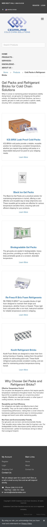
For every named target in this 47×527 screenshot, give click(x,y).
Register (36, 5)
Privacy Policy (26, 523)
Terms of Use (28, 514)
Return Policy (40, 514)
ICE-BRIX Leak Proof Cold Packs (23, 139)
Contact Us (29, 469)
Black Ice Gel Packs (23, 192)
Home (5, 72)
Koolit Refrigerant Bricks (23, 349)
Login (43, 5)
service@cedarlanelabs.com (14, 492)
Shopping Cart (7, 469)
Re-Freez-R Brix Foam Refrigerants (24, 297)
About (27, 465)
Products (16, 72)
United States (12, 9)
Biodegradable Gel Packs (23, 247)
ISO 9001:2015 (32, 506)
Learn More (23, 157)
